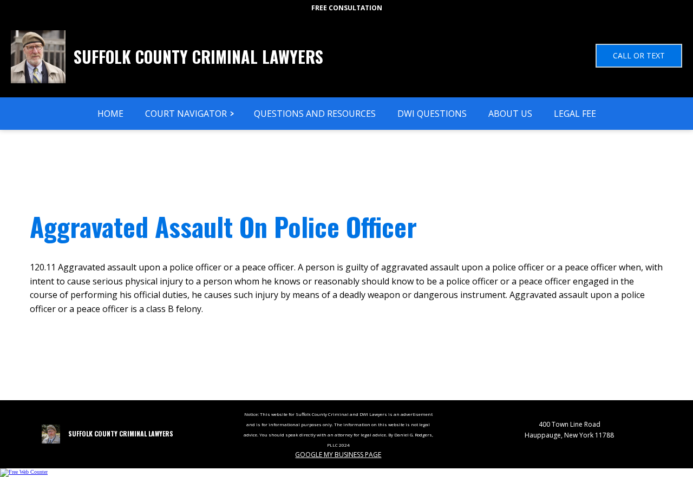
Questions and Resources (315, 114)
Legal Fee (575, 114)
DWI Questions (432, 114)
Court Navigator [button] (186, 114)
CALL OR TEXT (639, 55)
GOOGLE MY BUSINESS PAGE (338, 454)
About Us (510, 114)
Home (110, 114)
